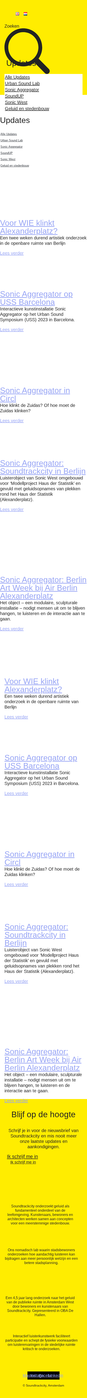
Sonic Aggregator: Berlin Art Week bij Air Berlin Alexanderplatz (43, 587)
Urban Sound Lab (22, 83)
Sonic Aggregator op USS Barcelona (36, 298)
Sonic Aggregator (22, 89)
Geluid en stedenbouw (27, 108)
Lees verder (12, 253)
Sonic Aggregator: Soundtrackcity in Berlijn (43, 467)
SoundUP (14, 96)
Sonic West (16, 102)
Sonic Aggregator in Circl (35, 394)
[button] (43, 59)
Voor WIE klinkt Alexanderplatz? (29, 227)
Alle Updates (17, 77)
